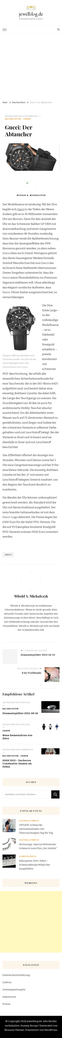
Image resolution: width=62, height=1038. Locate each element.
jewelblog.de (31, 14)
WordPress (50, 1029)
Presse (6, 1004)
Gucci (8, 554)
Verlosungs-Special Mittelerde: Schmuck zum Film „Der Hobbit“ (38, 846)
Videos (33, 856)
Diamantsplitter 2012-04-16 (20, 713)
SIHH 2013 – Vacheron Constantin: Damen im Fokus (17, 763)
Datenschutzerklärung (16, 975)
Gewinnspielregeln (13, 989)
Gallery (6, 982)
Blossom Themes (14, 1029)
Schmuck (34, 821)
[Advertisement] (31, 66)
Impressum (9, 996)
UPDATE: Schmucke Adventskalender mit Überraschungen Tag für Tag (36, 829)
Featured (24, 821)
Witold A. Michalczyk (31, 195)
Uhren (27, 119)
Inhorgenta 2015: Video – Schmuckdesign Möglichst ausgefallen (34, 864)
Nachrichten (13, 119)
